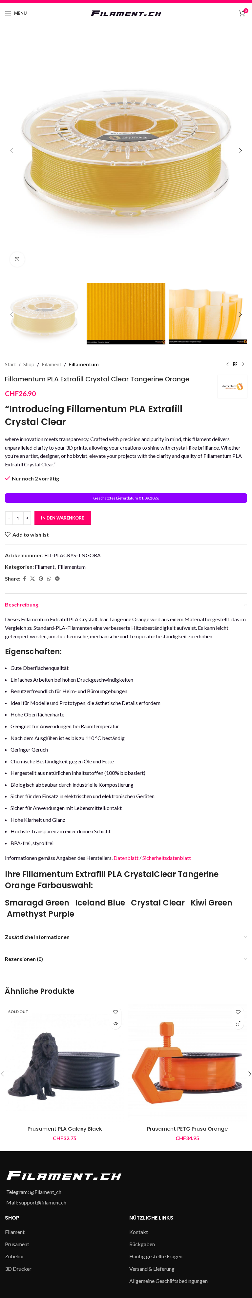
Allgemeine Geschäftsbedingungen (168, 1281)
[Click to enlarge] (17, 259)
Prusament (17, 1244)
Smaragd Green (37, 902)
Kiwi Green (211, 902)
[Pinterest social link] (41, 578)
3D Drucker (18, 1269)
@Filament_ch (45, 1192)
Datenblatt (126, 858)
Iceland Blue (100, 902)
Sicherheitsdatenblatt (166, 858)
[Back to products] (235, 364)
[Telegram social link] (57, 578)
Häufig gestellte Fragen (155, 1256)
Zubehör (14, 1256)
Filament (51, 364)
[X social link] (32, 578)
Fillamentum (84, 364)
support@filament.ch (42, 1202)
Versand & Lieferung (152, 1269)
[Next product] (243, 364)
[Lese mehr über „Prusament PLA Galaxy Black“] (115, 1023)
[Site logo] (126, 12)
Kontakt (138, 1232)
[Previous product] (227, 364)
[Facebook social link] (24, 578)
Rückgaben (142, 1244)
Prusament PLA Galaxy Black (65, 1129)
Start (10, 364)
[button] (11, 150)
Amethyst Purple (40, 913)
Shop (28, 364)
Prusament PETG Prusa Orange (187, 1129)
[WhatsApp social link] (49, 578)
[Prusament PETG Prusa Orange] (187, 1062)
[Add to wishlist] (115, 1012)
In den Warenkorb (63, 518)
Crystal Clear (158, 902)
